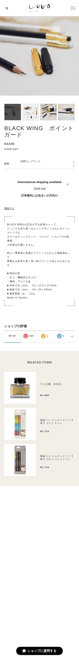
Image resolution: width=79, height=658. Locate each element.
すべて (12, 335)
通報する (9, 208)
